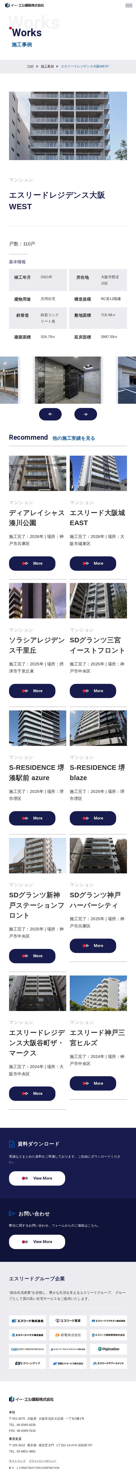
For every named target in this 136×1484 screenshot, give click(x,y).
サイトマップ (17, 1460)
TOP (30, 66)
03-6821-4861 (26, 1451)
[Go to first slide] (85, 414)
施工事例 (47, 66)
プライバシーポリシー (42, 1460)
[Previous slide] (50, 414)
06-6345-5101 (26, 1430)
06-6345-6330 (26, 1425)
